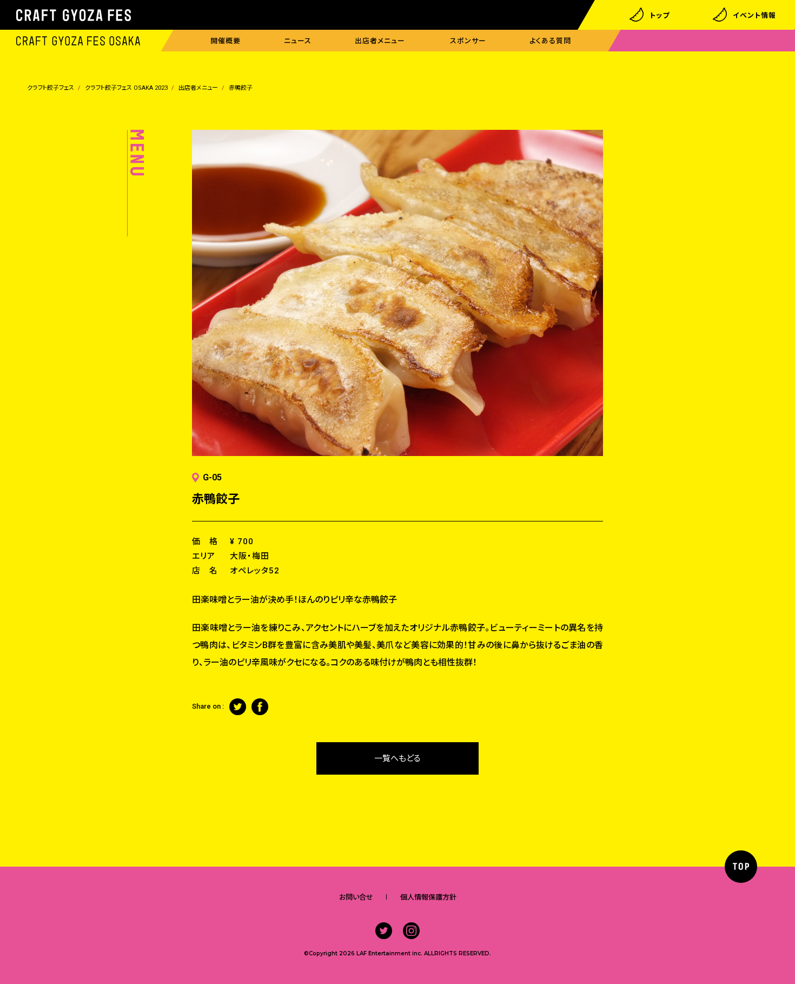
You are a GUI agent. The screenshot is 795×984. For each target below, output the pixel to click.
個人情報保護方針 (428, 897)
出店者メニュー (380, 41)
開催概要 (225, 41)
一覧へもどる (397, 758)
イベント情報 (754, 15)
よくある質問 (550, 41)
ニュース (298, 41)
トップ (660, 15)
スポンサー (468, 41)
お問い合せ (356, 897)
